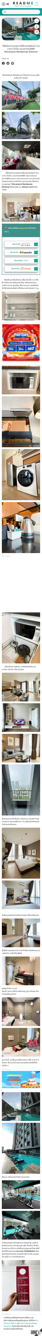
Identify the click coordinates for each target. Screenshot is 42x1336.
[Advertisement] (21, 586)
